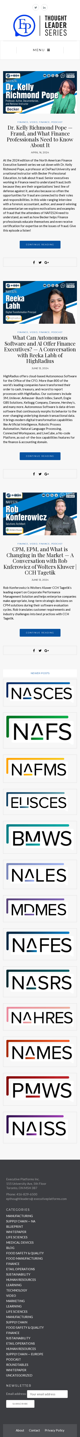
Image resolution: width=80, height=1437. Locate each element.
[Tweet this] (40, 262)
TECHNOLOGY (16, 1290)
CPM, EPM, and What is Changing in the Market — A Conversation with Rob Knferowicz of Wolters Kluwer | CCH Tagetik (40, 560)
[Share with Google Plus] (46, 262)
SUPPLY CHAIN (16, 1322)
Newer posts (40, 673)
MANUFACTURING (19, 1216)
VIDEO (34, 122)
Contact (34, 1430)
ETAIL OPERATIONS (20, 1269)
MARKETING (15, 1301)
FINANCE (22, 122)
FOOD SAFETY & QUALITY (25, 1253)
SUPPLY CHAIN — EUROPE (24, 1354)
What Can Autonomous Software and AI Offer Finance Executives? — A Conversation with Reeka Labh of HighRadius (40, 349)
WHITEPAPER (16, 1232)
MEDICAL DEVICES (20, 1242)
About (20, 1430)
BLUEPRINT (14, 1226)
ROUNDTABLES (17, 1364)
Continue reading (40, 244)
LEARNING (14, 1285)
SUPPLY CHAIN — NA (20, 1221)
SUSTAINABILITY (18, 1274)
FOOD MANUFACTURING (24, 1258)
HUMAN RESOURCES (21, 1279)
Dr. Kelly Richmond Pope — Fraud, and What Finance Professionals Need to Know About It (40, 136)
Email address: (16, 1394)
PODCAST (57, 122)
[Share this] (33, 262)
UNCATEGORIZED (19, 1375)
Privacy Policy (54, 1430)
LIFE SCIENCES (16, 1237)
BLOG (10, 1248)
